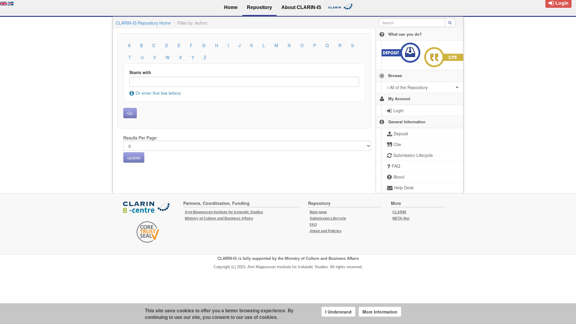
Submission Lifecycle (328, 218)
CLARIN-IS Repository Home (143, 23)
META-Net (401, 218)
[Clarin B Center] (148, 207)
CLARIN (399, 212)
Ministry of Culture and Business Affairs (219, 218)
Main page (318, 212)
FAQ (313, 225)
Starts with (140, 72)
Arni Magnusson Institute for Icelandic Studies (224, 212)
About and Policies (325, 231)
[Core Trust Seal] (147, 231)
